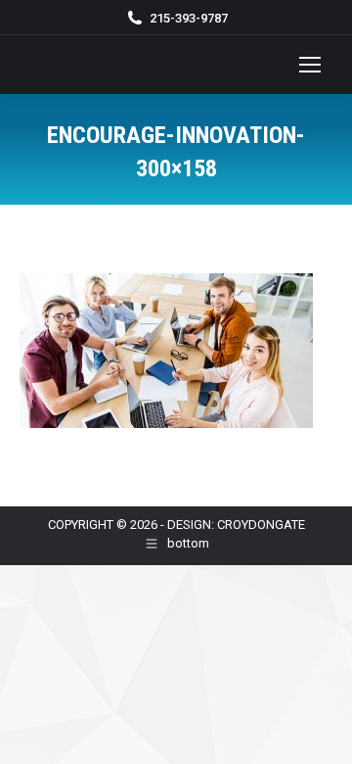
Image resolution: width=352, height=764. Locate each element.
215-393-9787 (189, 18)
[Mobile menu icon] (310, 64)
